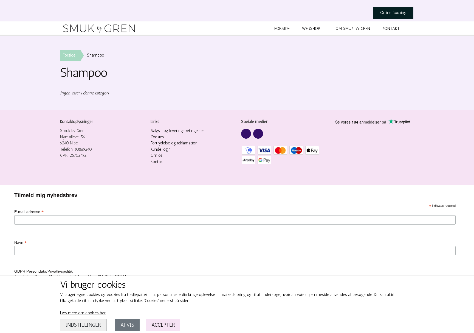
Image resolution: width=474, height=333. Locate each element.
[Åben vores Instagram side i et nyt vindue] (258, 134)
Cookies (157, 137)
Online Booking (393, 12)
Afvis (127, 325)
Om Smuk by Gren (352, 28)
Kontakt (391, 28)
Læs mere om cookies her (83, 312)
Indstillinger (83, 325)
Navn (20, 242)
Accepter (163, 325)
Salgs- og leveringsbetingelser (177, 130)
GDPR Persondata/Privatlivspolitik (43, 271)
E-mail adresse (29, 211)
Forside (282, 28)
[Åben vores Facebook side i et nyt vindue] (246, 134)
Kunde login (161, 149)
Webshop (311, 28)
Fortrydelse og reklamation (174, 143)
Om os (156, 155)
